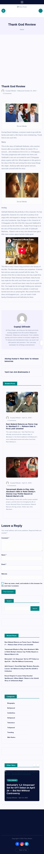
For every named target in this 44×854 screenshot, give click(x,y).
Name (3, 555)
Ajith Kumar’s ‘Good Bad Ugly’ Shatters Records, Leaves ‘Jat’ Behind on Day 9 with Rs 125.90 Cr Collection (22, 668)
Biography (11, 703)
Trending (10, 732)
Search (9, 601)
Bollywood (20, 91)
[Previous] (34, 765)
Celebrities (11, 713)
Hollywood (11, 718)
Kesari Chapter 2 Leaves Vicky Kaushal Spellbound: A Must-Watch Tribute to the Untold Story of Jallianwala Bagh (22, 678)
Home (22, 29)
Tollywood (11, 727)
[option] (22, 785)
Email (3, 564)
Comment (5, 538)
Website (4, 574)
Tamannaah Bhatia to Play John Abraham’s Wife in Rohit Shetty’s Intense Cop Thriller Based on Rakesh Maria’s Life (22, 651)
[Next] (37, 765)
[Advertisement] (22, 62)
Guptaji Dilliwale (11, 91)
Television (11, 722)
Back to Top (23, 850)
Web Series (11, 737)
